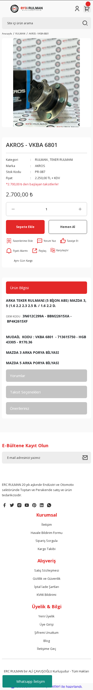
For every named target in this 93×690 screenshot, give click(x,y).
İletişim (46, 524)
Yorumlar (17, 375)
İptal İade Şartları (46, 586)
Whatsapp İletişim (30, 681)
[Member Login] (77, 9)
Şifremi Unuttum (46, 632)
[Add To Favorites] (19, 241)
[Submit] (86, 458)
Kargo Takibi (47, 549)
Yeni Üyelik (46, 616)
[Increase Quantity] (80, 209)
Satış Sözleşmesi (46, 570)
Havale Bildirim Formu (46, 532)
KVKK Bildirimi (46, 594)
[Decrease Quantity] (13, 209)
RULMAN (41, 159)
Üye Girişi (47, 624)
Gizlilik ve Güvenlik (47, 578)
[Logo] (27, 8)
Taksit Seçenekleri (25, 391)
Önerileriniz (19, 408)
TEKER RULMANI (61, 159)
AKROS (40, 166)
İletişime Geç (46, 648)
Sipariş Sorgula (46, 540)
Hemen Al (67, 227)
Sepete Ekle (25, 227)
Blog (46, 640)
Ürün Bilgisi (19, 287)
